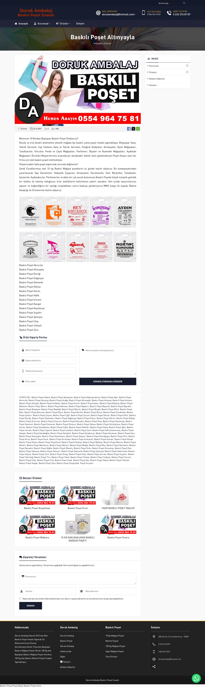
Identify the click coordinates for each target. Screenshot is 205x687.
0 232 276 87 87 (181, 14)
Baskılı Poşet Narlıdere (117, 445)
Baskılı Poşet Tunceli (121, 457)
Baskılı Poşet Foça (93, 421)
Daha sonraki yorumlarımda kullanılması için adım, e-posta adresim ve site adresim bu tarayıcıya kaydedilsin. (73, 598)
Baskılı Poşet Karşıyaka (30, 436)
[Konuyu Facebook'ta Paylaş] (129, 129)
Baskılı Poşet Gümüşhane (108, 424)
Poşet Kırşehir (86, 463)
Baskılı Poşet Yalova (99, 460)
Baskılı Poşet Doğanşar (65, 418)
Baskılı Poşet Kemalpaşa (98, 436)
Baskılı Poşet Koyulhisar (49, 442)
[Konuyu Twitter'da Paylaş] (133, 129)
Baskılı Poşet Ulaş (27, 460)
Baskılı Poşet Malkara (37, 537)
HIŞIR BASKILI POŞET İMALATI (118, 508)
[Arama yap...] (184, 3)
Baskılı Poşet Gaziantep (114, 421)
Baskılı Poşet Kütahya (72, 442)
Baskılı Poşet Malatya (92, 442)
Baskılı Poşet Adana (41, 397)
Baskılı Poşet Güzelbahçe (37, 427)
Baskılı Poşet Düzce (86, 418)
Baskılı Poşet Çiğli (61, 415)
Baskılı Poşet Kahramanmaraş (106, 430)
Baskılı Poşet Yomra (118, 537)
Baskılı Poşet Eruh (78, 508)
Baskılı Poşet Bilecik (71, 409)
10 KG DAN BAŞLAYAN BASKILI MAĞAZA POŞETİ (78, 539)
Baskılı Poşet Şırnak (96, 454)
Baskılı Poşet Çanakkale (114, 412)
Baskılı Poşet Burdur (73, 412)
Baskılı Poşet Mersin (59, 445)
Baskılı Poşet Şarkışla (93, 451)
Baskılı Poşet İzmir (82, 430)
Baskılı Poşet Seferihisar (116, 451)
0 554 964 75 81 (154, 14)
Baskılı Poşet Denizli (100, 415)
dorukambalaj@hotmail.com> (118, 14)
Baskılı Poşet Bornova (34, 412)
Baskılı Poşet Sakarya (29, 451)
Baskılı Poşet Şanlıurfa (71, 451)
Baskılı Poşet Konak (124, 439)
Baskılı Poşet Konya (28, 442)
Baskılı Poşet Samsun (50, 451)
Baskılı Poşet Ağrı (109, 397)
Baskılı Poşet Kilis (119, 436)
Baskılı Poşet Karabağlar (38, 433)
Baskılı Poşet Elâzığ (125, 418)
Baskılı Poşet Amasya (102, 400)
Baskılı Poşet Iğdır (117, 427)
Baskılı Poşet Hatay (99, 427)
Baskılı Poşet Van (81, 460)
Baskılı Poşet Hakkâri (79, 427)
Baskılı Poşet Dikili (119, 415)
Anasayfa (98, 43)
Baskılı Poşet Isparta (42, 430)
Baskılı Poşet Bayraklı (121, 406)
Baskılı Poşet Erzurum (51, 421)
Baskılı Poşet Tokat (60, 457)
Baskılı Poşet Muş (97, 445)
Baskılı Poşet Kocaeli (103, 439)
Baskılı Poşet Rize (123, 448)
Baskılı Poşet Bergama (29, 409)
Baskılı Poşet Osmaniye (103, 448)
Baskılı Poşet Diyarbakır (43, 418)
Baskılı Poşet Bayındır (100, 406)
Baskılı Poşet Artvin (70, 403)
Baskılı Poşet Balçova (109, 403)
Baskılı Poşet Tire (42, 457)
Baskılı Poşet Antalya (29, 403)
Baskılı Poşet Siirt (40, 454)
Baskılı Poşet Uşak (63, 460)
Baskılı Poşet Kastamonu (53, 436)
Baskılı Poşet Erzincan (29, 421)
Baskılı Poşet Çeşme (42, 415)
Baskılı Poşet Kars (126, 433)
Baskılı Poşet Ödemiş (63, 448)
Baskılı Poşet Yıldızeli (119, 460)
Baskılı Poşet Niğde (43, 448)
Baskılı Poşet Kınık (39, 439)
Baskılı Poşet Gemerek (44, 424)
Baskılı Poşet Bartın (37, 406)
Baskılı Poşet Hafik (59, 427)
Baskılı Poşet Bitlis (110, 409)
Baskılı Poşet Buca (54, 412)
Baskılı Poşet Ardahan (50, 403)
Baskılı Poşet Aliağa (59, 400)
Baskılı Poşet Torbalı (79, 457)
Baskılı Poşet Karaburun (83, 433)
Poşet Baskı (18, 685)
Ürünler (107, 43)
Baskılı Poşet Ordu (82, 448)
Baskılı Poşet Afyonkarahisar (87, 397)
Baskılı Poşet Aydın (90, 403)
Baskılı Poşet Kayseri (76, 436)
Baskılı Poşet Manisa (113, 442)
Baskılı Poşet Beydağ (51, 409)
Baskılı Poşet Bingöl (91, 409)
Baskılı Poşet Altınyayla (80, 400)
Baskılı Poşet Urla (45, 460)
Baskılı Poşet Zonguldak (68, 463)
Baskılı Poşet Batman (58, 406)
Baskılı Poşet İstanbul (63, 430)
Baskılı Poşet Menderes (38, 445)
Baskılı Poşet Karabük (60, 433)
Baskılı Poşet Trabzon (100, 457)
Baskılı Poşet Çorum (80, 415)
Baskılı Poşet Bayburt (79, 406)
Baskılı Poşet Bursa (93, 412)
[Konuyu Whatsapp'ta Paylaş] (138, 129)
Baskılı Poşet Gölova (86, 424)
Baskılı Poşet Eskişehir (73, 421)
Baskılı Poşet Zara (47, 463)
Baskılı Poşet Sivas (77, 454)
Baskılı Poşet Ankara (122, 400)
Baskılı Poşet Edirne (106, 418)
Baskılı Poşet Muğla (79, 445)
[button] (196, 678)
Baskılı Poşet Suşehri (117, 454)
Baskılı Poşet (6, 685)
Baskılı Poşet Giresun (66, 424)
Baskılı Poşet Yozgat (28, 463)
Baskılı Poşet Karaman (106, 433)
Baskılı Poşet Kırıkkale (60, 439)
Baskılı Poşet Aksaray (38, 400)
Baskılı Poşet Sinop (59, 454)
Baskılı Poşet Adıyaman (62, 397)
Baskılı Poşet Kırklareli (82, 439)
